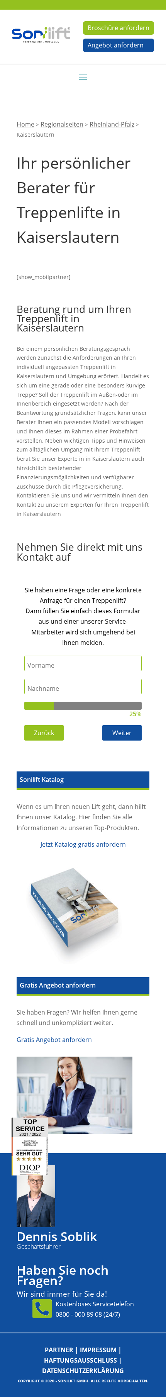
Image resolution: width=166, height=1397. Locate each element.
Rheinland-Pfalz (112, 124)
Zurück (44, 733)
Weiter (122, 733)
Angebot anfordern (116, 45)
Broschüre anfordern (118, 28)
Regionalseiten (62, 124)
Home (25, 124)
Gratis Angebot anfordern (54, 1039)
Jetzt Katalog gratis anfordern (83, 844)
